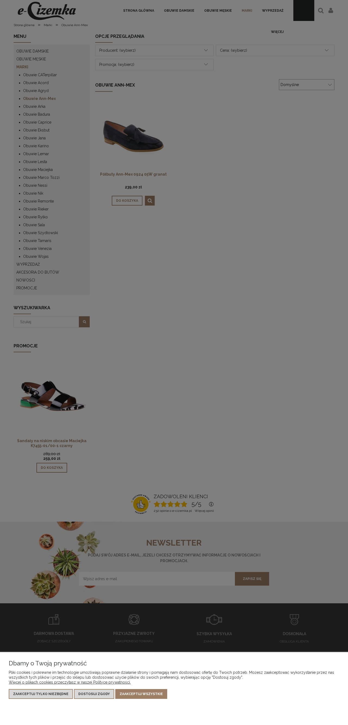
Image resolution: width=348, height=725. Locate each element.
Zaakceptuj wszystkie (141, 694)
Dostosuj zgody (94, 694)
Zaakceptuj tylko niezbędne (41, 694)
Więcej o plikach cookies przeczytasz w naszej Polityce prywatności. (70, 682)
